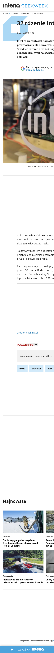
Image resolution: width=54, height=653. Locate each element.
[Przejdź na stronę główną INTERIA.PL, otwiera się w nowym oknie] (11, 5)
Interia (5, 14)
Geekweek (14, 14)
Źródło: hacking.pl (27, 332)
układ (22, 368)
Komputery (25, 14)
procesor (36, 368)
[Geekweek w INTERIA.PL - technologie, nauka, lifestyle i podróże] (34, 5)
